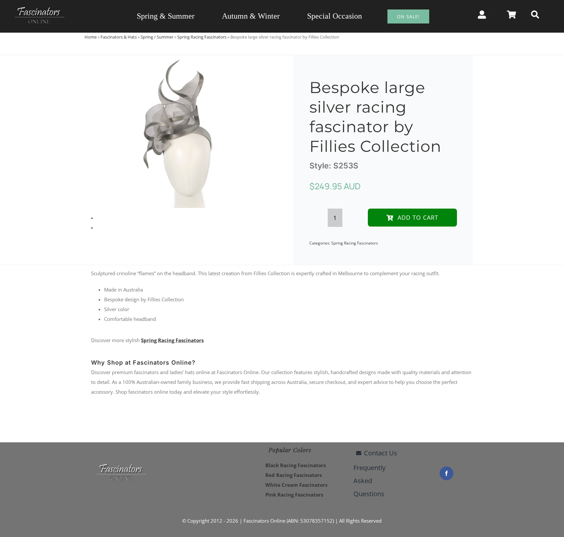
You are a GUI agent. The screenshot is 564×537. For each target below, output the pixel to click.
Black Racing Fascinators (295, 465)
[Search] (535, 14)
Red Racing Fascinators (293, 475)
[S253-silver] (179, 131)
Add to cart (418, 217)
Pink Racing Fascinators (294, 494)
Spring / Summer (157, 37)
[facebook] (446, 473)
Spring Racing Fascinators (202, 37)
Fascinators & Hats (119, 37)
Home (91, 37)
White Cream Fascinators (296, 485)
